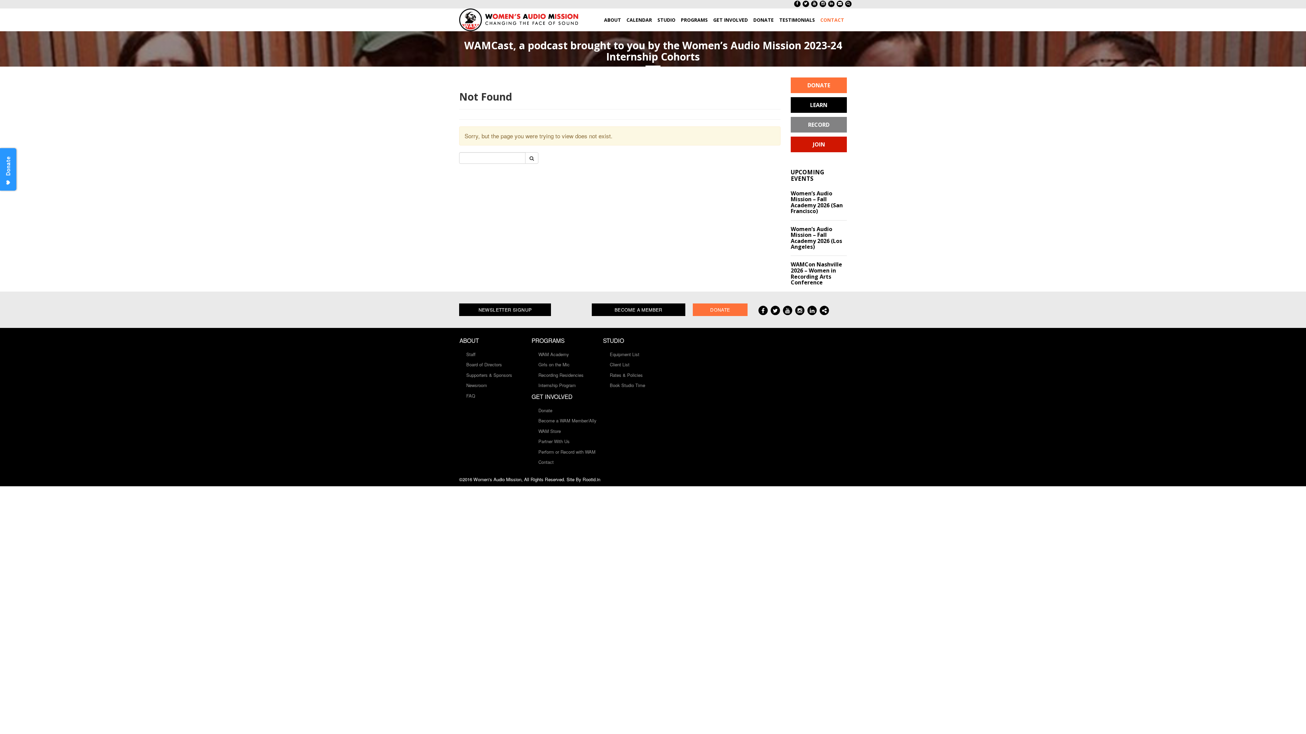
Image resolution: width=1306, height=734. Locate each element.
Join (819, 144)
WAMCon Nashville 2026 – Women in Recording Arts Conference (816, 273)
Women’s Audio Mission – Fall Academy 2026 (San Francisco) (817, 202)
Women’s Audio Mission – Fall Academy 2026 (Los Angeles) (816, 238)
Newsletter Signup (505, 309)
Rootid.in (591, 479)
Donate (818, 85)
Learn (818, 105)
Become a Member (639, 309)
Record (819, 124)
